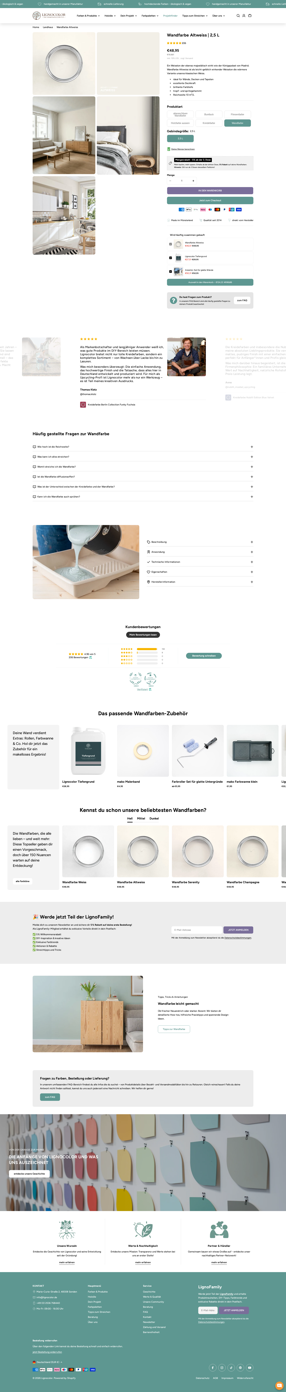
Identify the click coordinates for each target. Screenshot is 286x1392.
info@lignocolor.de (46, 1297)
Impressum (227, 1378)
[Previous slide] (19, 757)
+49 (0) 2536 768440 (48, 1303)
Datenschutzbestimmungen (237, 937)
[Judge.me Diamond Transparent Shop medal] (150, 679)
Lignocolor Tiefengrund (196, 256)
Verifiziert (142, 689)
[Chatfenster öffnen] (279, 1386)
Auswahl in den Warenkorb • (210, 282)
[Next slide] (267, 757)
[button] (174, 43)
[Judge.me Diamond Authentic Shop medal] (136, 679)
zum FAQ (242, 300)
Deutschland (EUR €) (48, 1362)
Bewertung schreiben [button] (204, 655)
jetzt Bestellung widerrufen (47, 1352)
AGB (215, 1378)
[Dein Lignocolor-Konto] (244, 15)
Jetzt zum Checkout (210, 200)
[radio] (180, 114)
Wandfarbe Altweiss (194, 242)
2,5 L (180, 138)
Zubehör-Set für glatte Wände (199, 270)
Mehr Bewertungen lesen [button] (143, 634)
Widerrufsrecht (245, 1378)
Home (36, 27)
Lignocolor (47, 1378)
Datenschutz (202, 1378)
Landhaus (48, 27)
